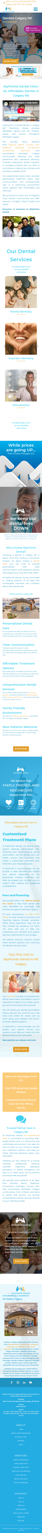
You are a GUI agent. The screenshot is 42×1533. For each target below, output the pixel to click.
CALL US (21, 1501)
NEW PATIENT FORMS (21, 1513)
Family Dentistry (21, 1463)
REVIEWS (21, 1440)
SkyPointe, (8, 1349)
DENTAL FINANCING (21, 1482)
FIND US (21, 1498)
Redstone (7, 148)
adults (21, 716)
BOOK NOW (21, 749)
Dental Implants (21, 1479)
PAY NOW (21, 1520)
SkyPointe (28, 150)
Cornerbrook (8, 150)
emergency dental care (14, 697)
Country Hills (32, 145)
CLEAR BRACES (21, 1475)
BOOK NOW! (10, 61)
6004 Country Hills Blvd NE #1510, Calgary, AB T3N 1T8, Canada (21, 3)
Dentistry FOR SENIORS (21, 1471)
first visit (11, 996)
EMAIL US (21, 1505)
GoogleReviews (21, 807)
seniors (26, 716)
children (15, 716)
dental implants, (32, 695)
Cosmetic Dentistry (21, 1467)
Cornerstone (33, 148)
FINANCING (21, 1517)
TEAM (21, 1429)
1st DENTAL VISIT (21, 1437)
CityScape (19, 148)
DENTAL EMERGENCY (21, 1460)
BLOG (21, 1444)
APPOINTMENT (21, 1509)
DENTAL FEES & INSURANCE (21, 1433)
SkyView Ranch (16, 145)
